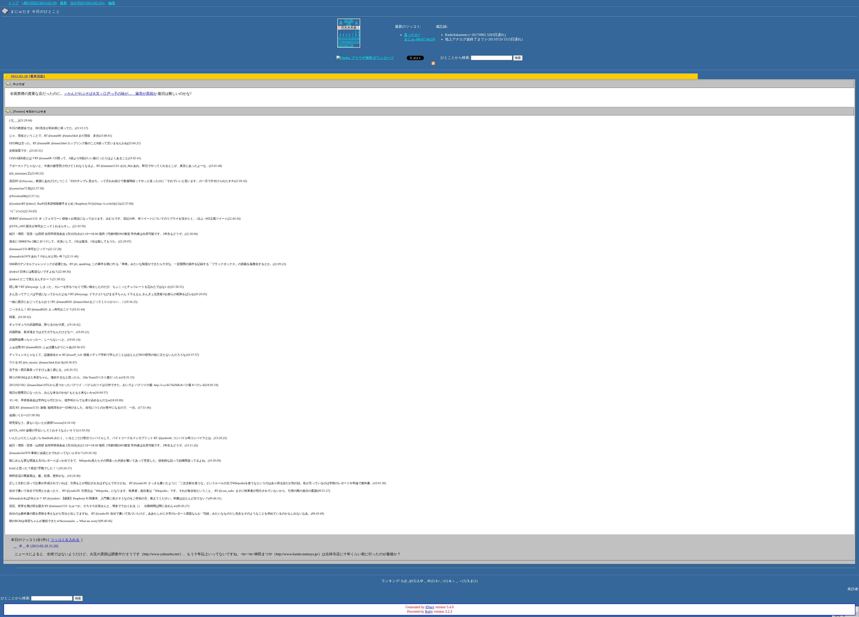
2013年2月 (348, 22)
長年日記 (37, 76)
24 (339, 45)
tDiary (429, 607)
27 (348, 45)
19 (345, 42)
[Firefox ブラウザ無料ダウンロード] (365, 58)
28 (351, 45)
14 (351, 38)
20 (348, 42)
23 (358, 42)
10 (339, 38)
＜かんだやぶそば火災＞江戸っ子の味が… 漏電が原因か (110, 93)
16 (358, 38)
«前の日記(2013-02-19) (39, 3)
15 (355, 38)
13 (348, 38)
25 (342, 45)
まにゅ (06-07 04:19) (419, 39)
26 (345, 45)
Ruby (429, 611)
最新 (63, 3)
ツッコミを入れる (65, 540)
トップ (13, 3)
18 (342, 42)
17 (339, 42)
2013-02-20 (19, 76)
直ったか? (412, 35)
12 (345, 38)
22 (355, 42)
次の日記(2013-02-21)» (87, 3)
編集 (111, 3)
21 (351, 42)
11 (342, 38)
